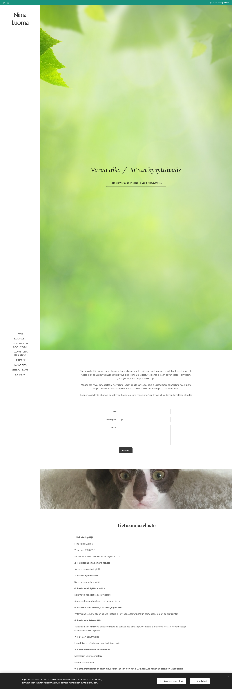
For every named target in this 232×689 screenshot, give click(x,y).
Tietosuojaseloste (136, 525)
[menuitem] (20, 333)
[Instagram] (7, 2)
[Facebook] (3, 2)
